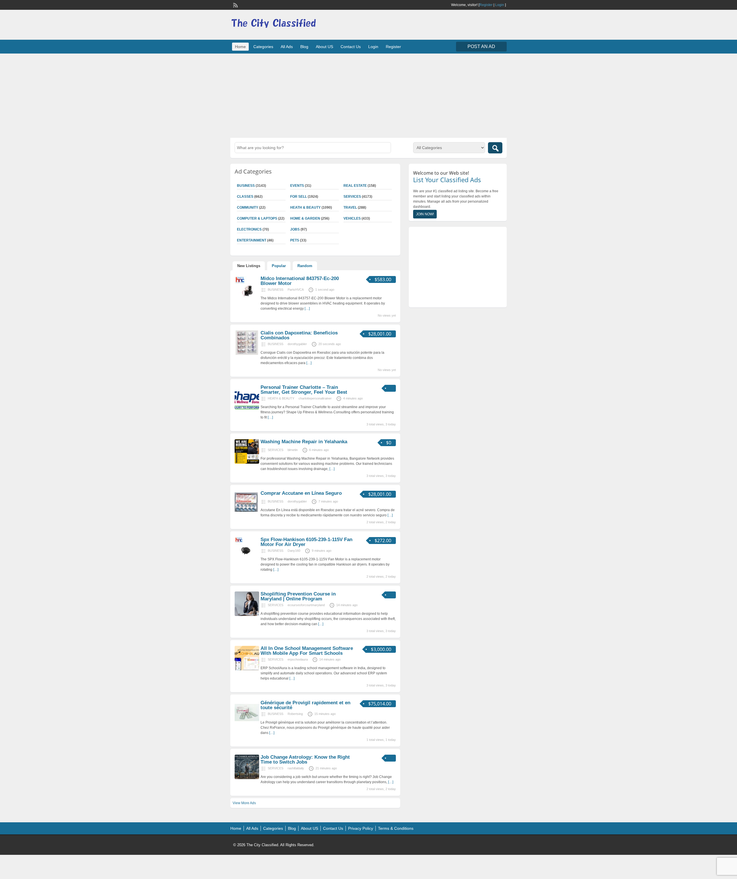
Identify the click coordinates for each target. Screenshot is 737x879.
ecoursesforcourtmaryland (306, 605)
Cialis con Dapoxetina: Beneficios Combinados (299, 335)
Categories (263, 46)
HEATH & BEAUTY (305, 208)
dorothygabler (297, 344)
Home (240, 46)
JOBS (295, 229)
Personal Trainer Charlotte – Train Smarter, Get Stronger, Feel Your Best (304, 390)
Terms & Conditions (395, 828)
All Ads (287, 46)
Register (486, 5)
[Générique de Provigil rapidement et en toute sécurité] (247, 724)
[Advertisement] (368, 95)
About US (324, 46)
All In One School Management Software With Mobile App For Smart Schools (307, 651)
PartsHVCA (296, 289)
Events (297, 186)
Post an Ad (481, 46)
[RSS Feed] (235, 4)
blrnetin (293, 450)
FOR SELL (298, 197)
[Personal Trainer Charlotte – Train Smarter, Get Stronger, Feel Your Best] (247, 408)
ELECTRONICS (249, 229)
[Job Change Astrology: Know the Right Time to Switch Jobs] (247, 778)
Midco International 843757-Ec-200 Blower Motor (300, 281)
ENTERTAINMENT (251, 240)
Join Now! (425, 214)
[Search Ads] (495, 147)
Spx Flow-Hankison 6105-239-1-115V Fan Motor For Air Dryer (306, 542)
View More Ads (244, 803)
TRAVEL (350, 208)
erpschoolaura (298, 659)
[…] (307, 309)
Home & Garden (305, 218)
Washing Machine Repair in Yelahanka (304, 441)
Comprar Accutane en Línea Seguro (301, 493)
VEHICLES (352, 218)
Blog (304, 46)
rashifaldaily (296, 768)
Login (499, 5)
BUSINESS (246, 186)
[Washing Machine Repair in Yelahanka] (247, 463)
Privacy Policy (360, 828)
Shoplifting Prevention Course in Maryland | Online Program (298, 596)
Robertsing (295, 714)
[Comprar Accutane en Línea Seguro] (246, 513)
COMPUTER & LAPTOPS (257, 218)
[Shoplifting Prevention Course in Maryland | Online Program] (247, 615)
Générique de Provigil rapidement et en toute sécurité (305, 705)
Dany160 (294, 550)
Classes (245, 197)
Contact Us (351, 46)
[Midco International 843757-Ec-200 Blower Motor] (247, 299)
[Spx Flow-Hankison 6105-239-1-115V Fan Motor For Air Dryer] (247, 560)
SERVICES (352, 197)
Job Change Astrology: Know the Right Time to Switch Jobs (305, 759)
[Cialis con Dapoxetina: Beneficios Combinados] (247, 354)
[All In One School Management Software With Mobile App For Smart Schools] (247, 669)
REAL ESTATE (355, 186)
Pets (294, 240)
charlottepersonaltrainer (315, 398)
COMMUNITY (247, 208)
